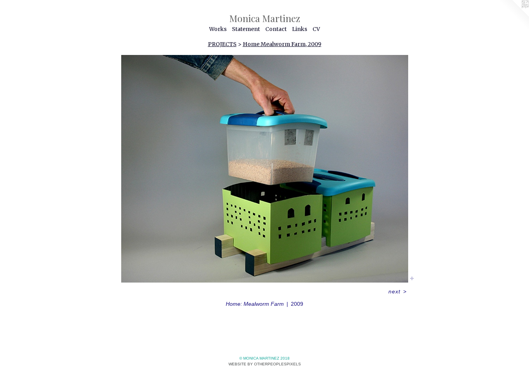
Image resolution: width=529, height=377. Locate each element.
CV (316, 29)
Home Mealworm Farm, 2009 (282, 44)
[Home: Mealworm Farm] (264, 169)
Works (218, 29)
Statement (246, 29)
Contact (276, 29)
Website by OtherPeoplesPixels (264, 364)
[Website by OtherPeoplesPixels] (513, 15)
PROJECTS (222, 44)
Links (299, 29)
